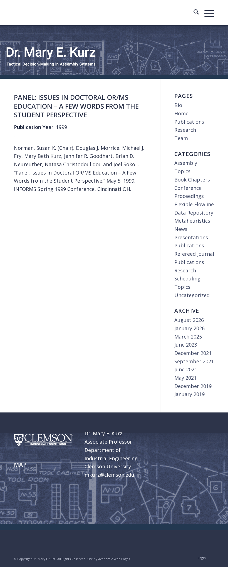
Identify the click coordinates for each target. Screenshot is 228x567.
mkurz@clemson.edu (109, 474)
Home (181, 113)
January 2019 (189, 394)
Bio (178, 105)
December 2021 (193, 353)
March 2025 (188, 336)
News (180, 229)
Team (181, 138)
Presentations (191, 237)
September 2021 (194, 361)
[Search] (193, 12)
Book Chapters (192, 179)
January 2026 (189, 328)
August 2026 (189, 320)
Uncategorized (192, 295)
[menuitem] (193, 12)
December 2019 (193, 386)
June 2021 (185, 369)
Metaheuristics (192, 220)
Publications (189, 121)
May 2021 (185, 377)
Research (185, 129)
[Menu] (206, 12)
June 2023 (185, 344)
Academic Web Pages (114, 559)
